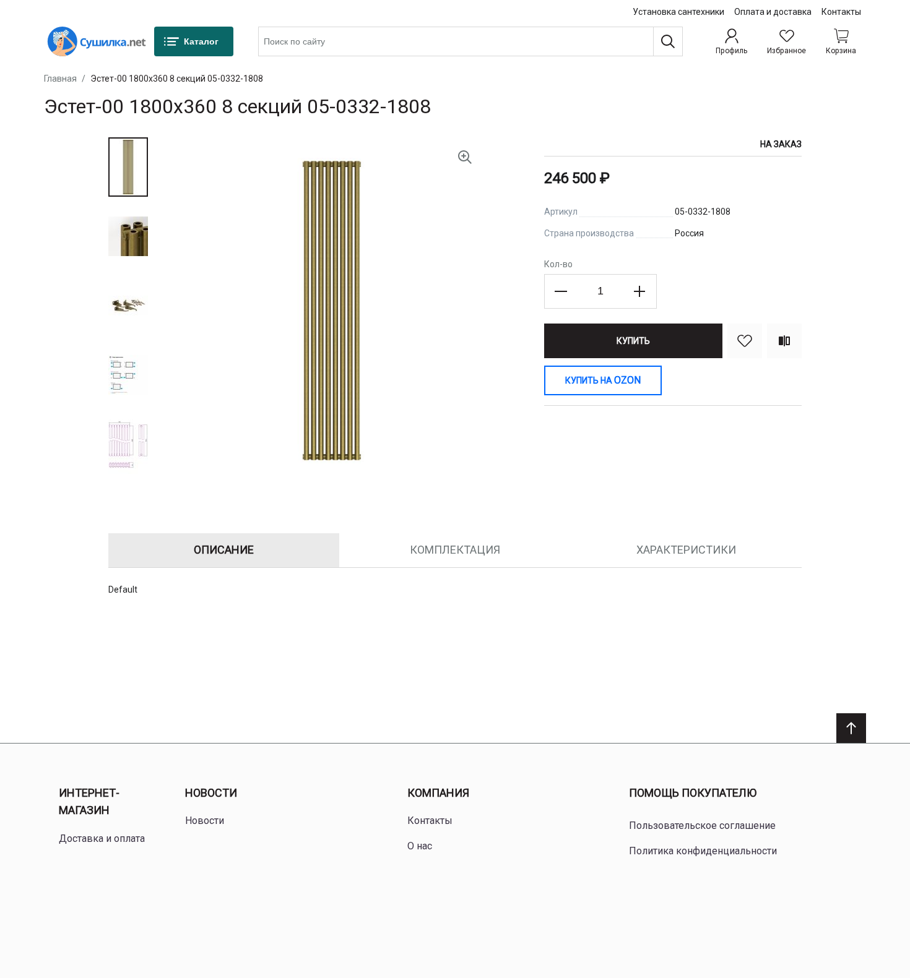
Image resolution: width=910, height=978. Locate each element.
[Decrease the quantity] (561, 291)
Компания (438, 792)
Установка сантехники (678, 12)
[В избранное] (744, 341)
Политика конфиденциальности (703, 851)
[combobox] (470, 41)
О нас (419, 846)
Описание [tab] (224, 549)
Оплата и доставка (773, 12)
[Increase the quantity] (639, 291)
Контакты (841, 12)
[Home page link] (96, 41)
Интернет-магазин (89, 801)
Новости (211, 792)
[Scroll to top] (851, 728)
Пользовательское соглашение (702, 825)
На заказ (781, 144)
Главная (60, 79)
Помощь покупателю (692, 792)
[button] (128, 167)
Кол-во (558, 264)
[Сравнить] (784, 341)
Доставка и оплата (102, 838)
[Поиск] (668, 41)
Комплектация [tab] (455, 549)
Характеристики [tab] (686, 549)
